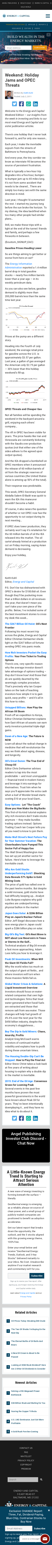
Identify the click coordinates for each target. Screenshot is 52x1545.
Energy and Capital (27, 1293)
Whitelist (26, 1456)
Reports (42, 25)
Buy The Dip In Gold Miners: (21, 1031)
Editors (27, 28)
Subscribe (36, 1275)
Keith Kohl (28, 93)
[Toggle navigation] (48, 15)
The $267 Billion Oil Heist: (20, 623)
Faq (26, 1452)
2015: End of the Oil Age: (19, 1081)
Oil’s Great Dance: (15, 761)
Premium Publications (15, 25)
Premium (26, 1469)
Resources (16, 28)
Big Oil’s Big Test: (15, 934)
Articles (31, 25)
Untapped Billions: (15, 707)
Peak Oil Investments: (18, 959)
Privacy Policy (25, 1297)
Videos (37, 28)
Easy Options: (13, 804)
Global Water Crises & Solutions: (24, 983)
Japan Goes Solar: (15, 913)
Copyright (26, 1464)
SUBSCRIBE (39, 47)
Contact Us (26, 1448)
